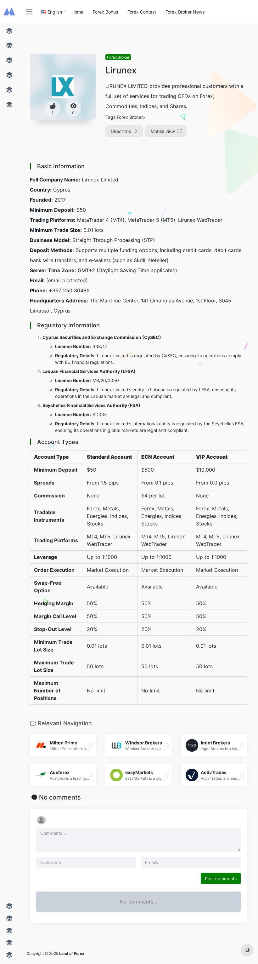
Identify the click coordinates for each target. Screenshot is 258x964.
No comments (60, 797)
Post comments (221, 878)
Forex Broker (118, 57)
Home (77, 11)
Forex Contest (141, 11)
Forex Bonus (105, 11)
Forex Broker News (185, 11)
